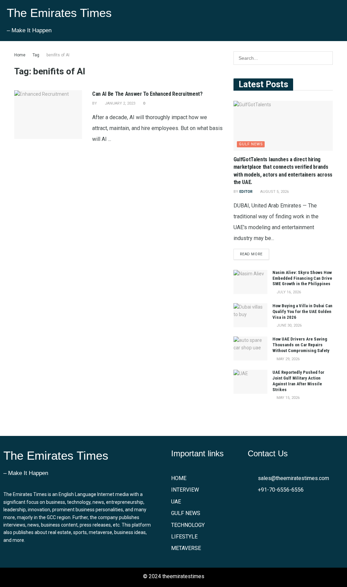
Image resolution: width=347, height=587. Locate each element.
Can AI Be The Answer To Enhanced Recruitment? (147, 94)
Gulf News (251, 144)
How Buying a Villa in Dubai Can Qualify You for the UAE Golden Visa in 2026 (302, 311)
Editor (245, 191)
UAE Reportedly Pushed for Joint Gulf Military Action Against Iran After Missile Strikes (298, 381)
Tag (36, 55)
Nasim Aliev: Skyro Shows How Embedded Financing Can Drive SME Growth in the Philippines (302, 278)
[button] (258, 20)
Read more (251, 254)
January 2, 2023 (119, 103)
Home (19, 55)
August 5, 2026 (274, 191)
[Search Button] (326, 58)
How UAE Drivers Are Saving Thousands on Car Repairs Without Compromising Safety (300, 344)
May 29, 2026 (287, 359)
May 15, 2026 (287, 398)
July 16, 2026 (288, 292)
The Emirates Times (59, 12)
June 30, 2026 (288, 325)
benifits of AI (57, 55)
